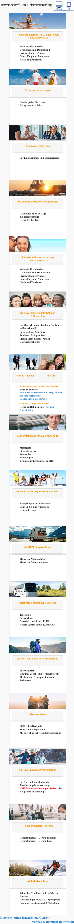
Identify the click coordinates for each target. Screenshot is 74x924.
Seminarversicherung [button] (37, 146)
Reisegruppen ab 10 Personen (35, 503)
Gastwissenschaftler (30, 342)
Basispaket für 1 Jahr (31, 105)
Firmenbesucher (28, 451)
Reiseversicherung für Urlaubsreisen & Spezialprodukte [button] (38, 36)
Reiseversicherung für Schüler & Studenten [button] (37, 315)
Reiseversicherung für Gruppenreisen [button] (37, 491)
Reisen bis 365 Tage (29, 220)
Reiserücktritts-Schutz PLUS (34, 621)
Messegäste (25, 447)
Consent (44, 917)
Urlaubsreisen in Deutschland (35, 50)
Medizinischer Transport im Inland (37, 677)
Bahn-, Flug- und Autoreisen (34, 56)
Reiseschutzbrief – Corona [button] (38, 825)
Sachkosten (25, 680)
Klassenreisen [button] (37, 714)
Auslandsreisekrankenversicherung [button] (37, 201)
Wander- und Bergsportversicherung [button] (37, 658)
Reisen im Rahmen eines (32, 407)
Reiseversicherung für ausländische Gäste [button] (39, 436)
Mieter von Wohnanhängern (34, 562)
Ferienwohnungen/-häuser (33, 53)
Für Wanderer (27, 670)
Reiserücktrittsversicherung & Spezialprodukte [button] (38, 259)
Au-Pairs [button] (50, 375)
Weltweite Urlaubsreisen (32, 46)
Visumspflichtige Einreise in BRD (37, 461)
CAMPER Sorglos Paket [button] (37, 547)
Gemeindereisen (28, 510)
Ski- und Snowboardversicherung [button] (37, 770)
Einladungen (26, 457)
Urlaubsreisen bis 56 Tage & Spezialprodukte (33, 215)
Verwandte (25, 454)
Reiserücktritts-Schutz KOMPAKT (37, 624)
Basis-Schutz (26, 618)
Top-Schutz (25, 615)
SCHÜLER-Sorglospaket (32, 729)
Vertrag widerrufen (45, 921)
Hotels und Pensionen (31, 59)
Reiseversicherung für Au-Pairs (34, 403)
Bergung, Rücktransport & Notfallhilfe (39, 903)
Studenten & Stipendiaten (33, 335)
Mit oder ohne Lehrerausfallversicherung (40, 733)
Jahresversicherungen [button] (38, 90)
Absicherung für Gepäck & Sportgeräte (40, 899)
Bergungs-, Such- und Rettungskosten (39, 673)
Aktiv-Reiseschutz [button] (37, 881)
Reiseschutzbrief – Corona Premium (38, 837)
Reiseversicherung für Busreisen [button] (37, 603)
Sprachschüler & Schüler (32, 332)
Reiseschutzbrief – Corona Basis (36, 841)
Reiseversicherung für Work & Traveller (39, 386)
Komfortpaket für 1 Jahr (32, 102)
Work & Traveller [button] (24, 375)
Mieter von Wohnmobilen (32, 559)
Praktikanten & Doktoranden (35, 338)
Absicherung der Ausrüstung (34, 785)
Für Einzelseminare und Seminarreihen (39, 158)
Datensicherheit (10, 917)
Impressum (66, 921)
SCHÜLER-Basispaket (31, 726)
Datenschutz (30, 917)
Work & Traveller (28, 389)
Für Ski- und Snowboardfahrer (36, 782)
